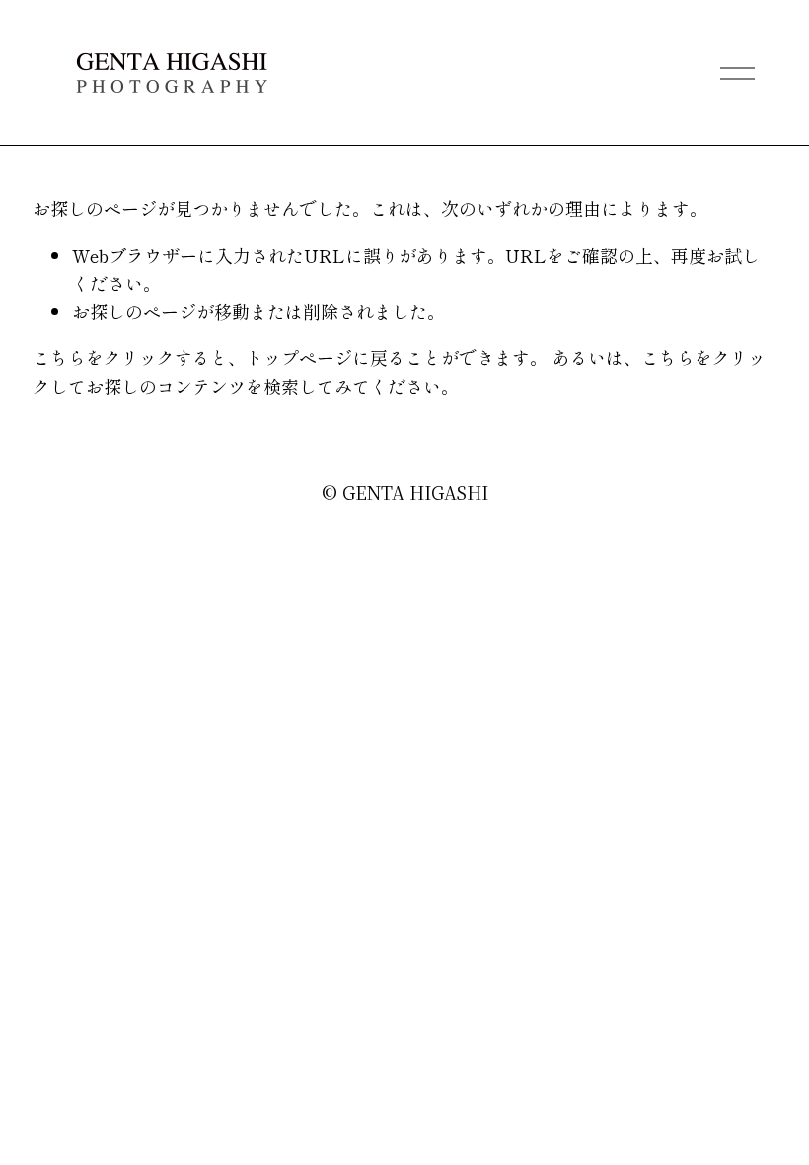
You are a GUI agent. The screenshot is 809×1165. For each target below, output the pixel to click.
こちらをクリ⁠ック (104, 357)
